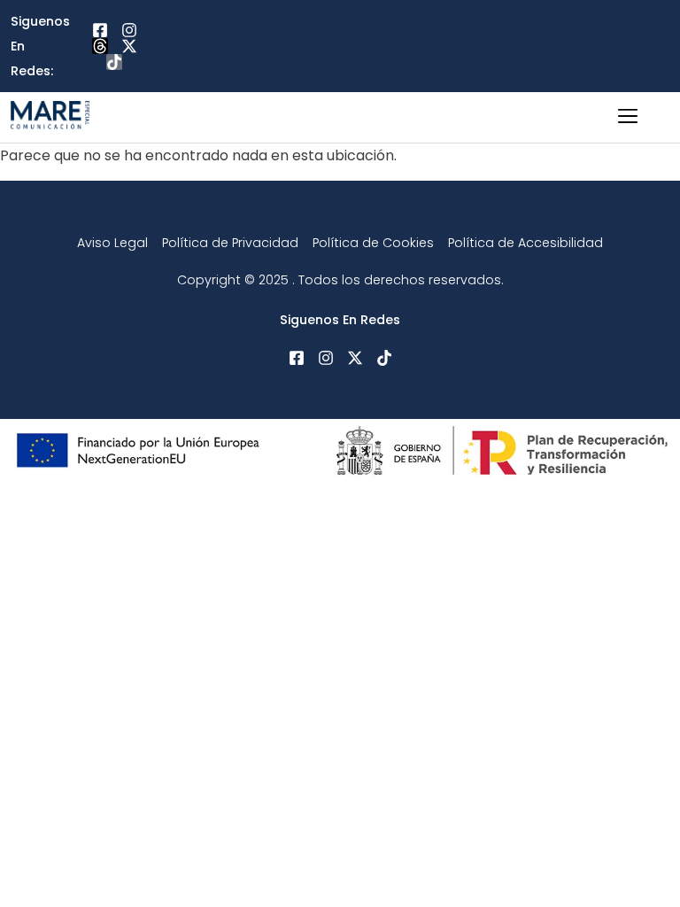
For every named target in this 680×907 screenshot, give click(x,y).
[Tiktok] (114, 62)
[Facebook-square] (100, 30)
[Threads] (100, 46)
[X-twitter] (129, 46)
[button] (628, 117)
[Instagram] (129, 30)
